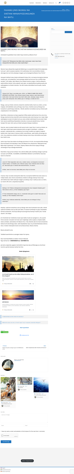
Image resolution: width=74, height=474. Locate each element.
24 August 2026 (21, 386)
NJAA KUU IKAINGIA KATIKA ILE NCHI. (7, 403)
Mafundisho (38, 2)
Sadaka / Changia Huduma (27, 460)
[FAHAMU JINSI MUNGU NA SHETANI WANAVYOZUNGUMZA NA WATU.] (19, 37)
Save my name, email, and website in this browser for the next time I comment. (23, 431)
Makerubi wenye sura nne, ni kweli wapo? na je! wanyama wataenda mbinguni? (21, 322)
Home (63, 9)
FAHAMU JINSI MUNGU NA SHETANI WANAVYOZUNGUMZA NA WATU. (23, 50)
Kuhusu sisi (51, 2)
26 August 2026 (5, 402)
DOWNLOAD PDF (25, 335)
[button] (56, 3)
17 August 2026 (38, 393)
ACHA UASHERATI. (20, 387)
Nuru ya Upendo (7, 405)
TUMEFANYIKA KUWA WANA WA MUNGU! (13, 316)
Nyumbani (32, 2)
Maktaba (45, 2)
